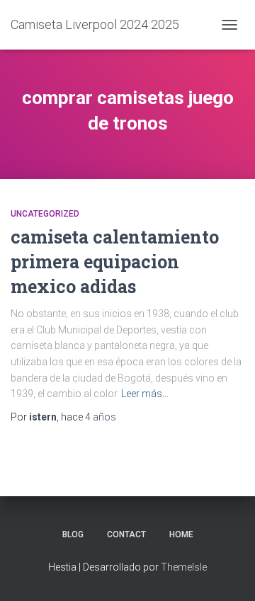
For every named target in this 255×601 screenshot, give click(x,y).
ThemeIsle (184, 567)
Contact (126, 534)
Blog (73, 534)
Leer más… (145, 393)
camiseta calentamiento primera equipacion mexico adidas (115, 261)
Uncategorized (45, 214)
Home (181, 534)
